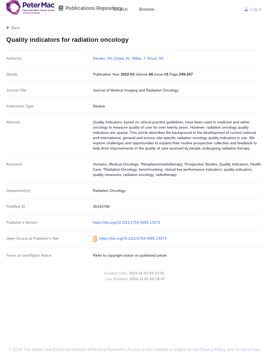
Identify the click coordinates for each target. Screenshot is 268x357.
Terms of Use (247, 349)
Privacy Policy (213, 349)
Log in (256, 9)
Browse (146, 9)
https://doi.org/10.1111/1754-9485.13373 (126, 222)
